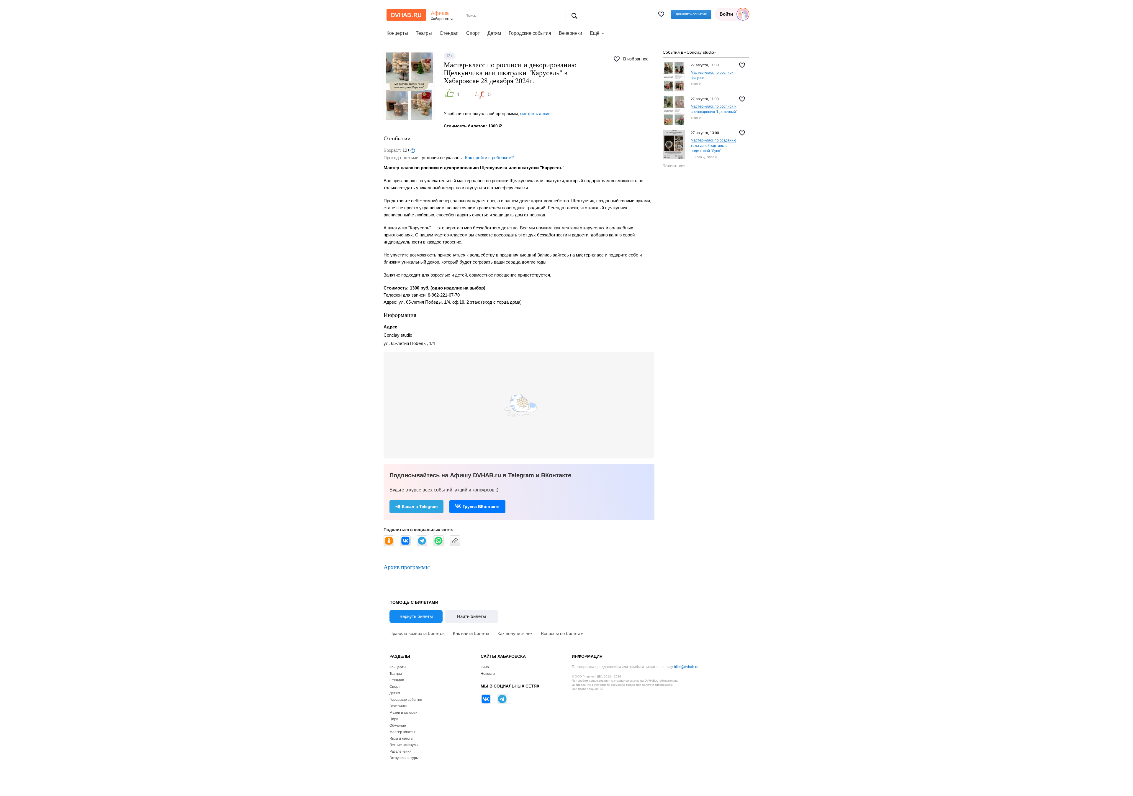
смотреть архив (535, 113)
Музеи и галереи (403, 713)
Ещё (595, 33)
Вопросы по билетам (562, 633)
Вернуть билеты (416, 616)
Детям (494, 33)
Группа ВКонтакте (481, 506)
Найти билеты (471, 616)
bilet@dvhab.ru (686, 667)
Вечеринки (570, 33)
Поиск (574, 16)
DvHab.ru (406, 15)
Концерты (397, 33)
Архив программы (407, 567)
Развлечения (400, 751)
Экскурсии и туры (404, 758)
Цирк (393, 719)
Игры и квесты (401, 738)
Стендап (449, 33)
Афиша (440, 13)
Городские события (530, 33)
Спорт (473, 33)
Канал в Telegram (420, 506)
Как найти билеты (471, 633)
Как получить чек (515, 633)
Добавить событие (691, 14)
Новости (488, 674)
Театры (424, 33)
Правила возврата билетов (417, 633)
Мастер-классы (402, 732)
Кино (485, 667)
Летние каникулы (403, 745)
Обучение (397, 725)
